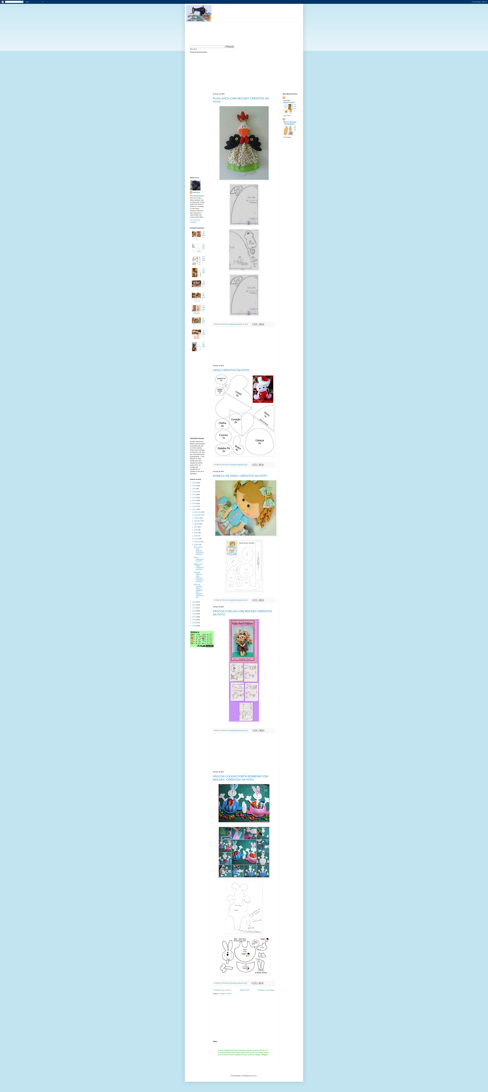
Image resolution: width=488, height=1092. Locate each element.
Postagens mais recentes (222, 990)
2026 (194, 483)
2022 (194, 494)
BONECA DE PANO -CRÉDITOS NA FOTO (240, 475)
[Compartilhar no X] (258, 324)
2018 (194, 506)
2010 (194, 620)
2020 (194, 500)
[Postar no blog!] (256, 324)
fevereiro (197, 542)
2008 (194, 626)
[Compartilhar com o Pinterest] (263, 324)
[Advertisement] (209, 73)
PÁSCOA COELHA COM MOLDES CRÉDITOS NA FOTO (199, 577)
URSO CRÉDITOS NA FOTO (231, 370)
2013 (194, 611)
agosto (196, 524)
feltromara (225, 324)
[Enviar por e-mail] (253, 324)
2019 (194, 503)
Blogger (254, 1076)
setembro (197, 521)
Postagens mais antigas (266, 990)
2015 (194, 605)
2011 (194, 617)
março (196, 539)
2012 (194, 614)
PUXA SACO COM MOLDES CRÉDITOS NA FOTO (199, 550)
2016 (194, 602)
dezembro (197, 512)
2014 (194, 608)
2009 (194, 623)
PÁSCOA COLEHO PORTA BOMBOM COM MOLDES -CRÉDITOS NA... (199, 591)
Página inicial (244, 990)
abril (195, 536)
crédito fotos (203, 234)
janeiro (196, 545)
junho (196, 530)
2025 (194, 486)
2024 (194, 489)
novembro (197, 515)
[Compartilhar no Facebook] (260, 324)
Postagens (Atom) (225, 994)
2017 (194, 509)
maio (196, 533)
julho (196, 527)
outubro (197, 518)
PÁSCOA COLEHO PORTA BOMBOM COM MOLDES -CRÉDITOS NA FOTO (240, 778)
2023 (194, 492)
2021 (194, 497)
